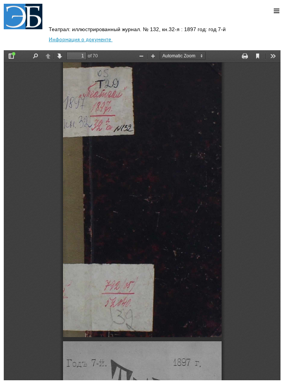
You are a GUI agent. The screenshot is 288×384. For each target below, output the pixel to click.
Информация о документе (80, 39)
